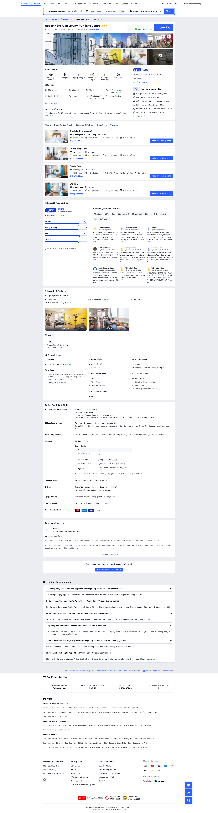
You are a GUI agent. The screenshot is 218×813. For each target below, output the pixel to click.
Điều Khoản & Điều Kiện (79, 777)
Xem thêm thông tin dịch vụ (53, 773)
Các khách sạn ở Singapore (116, 747)
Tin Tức (74, 770)
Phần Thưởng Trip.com (107, 770)
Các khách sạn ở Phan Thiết (76, 747)
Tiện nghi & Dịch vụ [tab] (84, 125)
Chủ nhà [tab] (114, 125)
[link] (169, 4)
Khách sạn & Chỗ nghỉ (31, 4)
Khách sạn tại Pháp (87, 671)
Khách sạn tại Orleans (132, 671)
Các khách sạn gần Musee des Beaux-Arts (113, 712)
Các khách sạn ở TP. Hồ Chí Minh (55, 738)
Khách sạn (74, 671)
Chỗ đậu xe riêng (96, 299)
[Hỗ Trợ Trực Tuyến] (188, 800)
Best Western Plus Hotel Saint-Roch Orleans (90, 708)
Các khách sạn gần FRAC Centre (55, 717)
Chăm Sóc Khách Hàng (51, 766)
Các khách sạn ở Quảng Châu (115, 743)
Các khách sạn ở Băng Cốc (53, 743)
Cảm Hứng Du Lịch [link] (110, 4)
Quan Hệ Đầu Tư (105, 766)
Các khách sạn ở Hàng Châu (53, 747)
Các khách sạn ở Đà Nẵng (99, 738)
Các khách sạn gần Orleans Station (144, 712)
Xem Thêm (49, 116)
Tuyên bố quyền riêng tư (80, 781)
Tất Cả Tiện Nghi (51, 103)
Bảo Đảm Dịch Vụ (49, 770)
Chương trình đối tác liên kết (109, 773)
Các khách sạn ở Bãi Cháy (138, 747)
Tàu (59, 4)
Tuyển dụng (75, 773)
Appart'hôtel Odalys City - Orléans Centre (72, 25)
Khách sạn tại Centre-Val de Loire (109, 671)
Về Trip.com (75, 766)
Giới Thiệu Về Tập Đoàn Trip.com (83, 785)
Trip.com (65, 671)
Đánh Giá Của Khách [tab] (63, 125)
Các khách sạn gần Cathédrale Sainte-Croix (59, 712)
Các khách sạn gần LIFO (87, 712)
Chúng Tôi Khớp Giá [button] (145, 29)
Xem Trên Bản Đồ (139, 116)
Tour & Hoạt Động (78, 4)
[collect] (188, 785)
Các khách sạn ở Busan (93, 743)
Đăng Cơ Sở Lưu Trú (106, 777)
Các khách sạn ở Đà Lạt (74, 743)
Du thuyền (94, 4)
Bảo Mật (102, 781)
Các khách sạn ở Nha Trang (144, 738)
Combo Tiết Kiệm (129, 4)
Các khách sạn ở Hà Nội (78, 738)
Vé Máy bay (49, 4)
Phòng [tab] (48, 125)
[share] (188, 792)
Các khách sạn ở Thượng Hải (121, 738)
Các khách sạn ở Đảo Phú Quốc (139, 743)
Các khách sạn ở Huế (96, 747)
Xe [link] (66, 4)
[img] (70, 49)
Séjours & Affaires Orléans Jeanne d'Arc (57, 708)
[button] (142, 4)
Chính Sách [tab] (102, 125)
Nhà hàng (136, 299)
